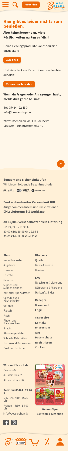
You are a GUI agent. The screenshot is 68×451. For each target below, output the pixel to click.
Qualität (40, 260)
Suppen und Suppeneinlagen (12, 286)
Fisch (6, 315)
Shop (6, 255)
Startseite (42, 317)
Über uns (41, 255)
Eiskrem (8, 270)
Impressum (42, 327)
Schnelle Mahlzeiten (15, 338)
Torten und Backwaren (17, 343)
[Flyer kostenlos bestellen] (50, 384)
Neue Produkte (12, 260)
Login (38, 310)
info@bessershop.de (17, 112)
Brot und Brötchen (14, 348)
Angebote (9, 265)
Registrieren (43, 342)
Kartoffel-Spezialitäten (16, 293)
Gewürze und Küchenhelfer (11, 299)
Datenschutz (43, 337)
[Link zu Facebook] (6, 422)
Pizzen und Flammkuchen (11, 322)
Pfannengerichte (13, 333)
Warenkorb (42, 305)
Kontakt (40, 322)
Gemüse (8, 280)
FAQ (37, 277)
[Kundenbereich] (59, 442)
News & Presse (44, 265)
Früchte (8, 275)
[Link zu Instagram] (14, 422)
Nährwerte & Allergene (48, 287)
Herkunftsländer (44, 292)
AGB (37, 332)
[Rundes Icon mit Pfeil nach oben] (61, 164)
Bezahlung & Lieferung (48, 282)
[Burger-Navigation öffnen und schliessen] (5, 5)
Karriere (40, 270)
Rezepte (40, 300)
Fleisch (7, 310)
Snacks (7, 328)
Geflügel (8, 305)
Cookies (40, 347)
